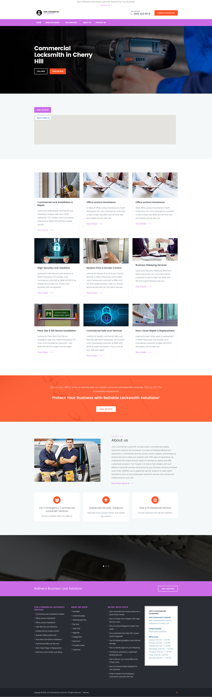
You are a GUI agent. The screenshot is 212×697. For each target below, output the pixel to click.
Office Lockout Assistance (45, 618)
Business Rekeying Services (46, 635)
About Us (87, 22)
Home (38, 22)
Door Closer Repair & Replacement (49, 648)
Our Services (71, 22)
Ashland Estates (79, 616)
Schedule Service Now (166, 13)
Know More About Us (121, 483)
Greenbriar (77, 649)
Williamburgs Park (79, 620)
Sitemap (86, 692)
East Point (76, 641)
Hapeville (76, 632)
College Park (77, 637)
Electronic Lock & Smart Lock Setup (49, 652)
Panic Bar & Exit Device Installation (49, 639)
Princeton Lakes (79, 645)
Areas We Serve (52, 22)
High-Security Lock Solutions (46, 626)
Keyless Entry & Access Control (47, 631)
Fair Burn (76, 624)
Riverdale (76, 611)
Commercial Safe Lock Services (47, 643)
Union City (76, 628)
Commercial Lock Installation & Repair (50, 614)
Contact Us (105, 5)
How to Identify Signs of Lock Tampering (124, 647)
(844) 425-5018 (142, 13)
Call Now (41, 71)
